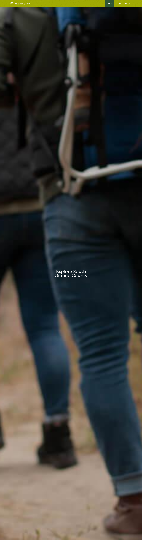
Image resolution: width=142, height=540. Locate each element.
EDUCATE (127, 4)
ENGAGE (118, 4)
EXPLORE (110, 4)
